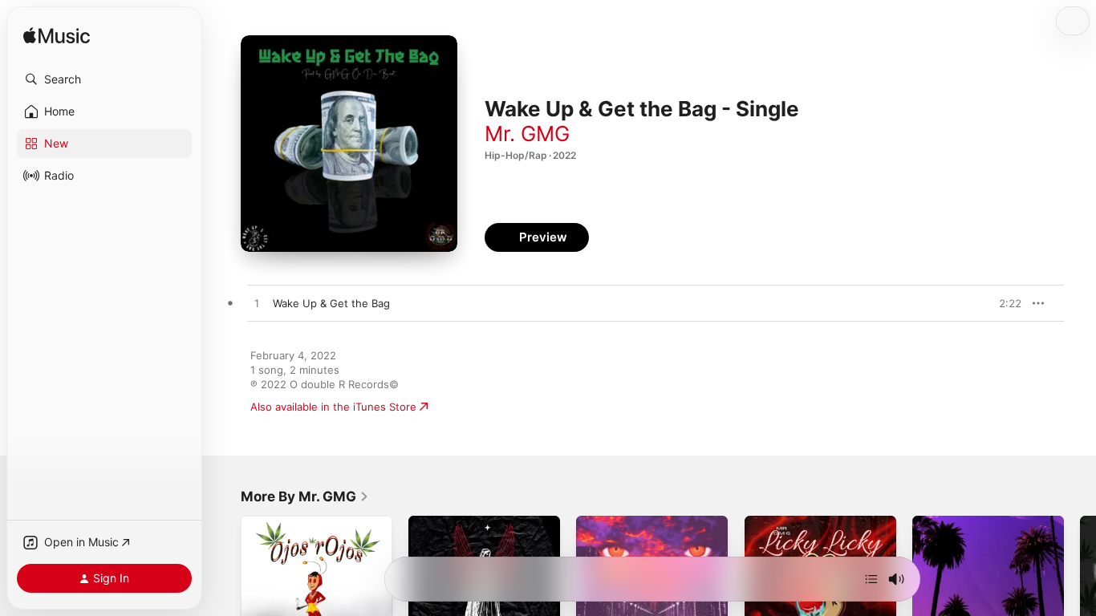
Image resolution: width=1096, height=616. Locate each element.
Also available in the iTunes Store (333, 406)
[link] (305, 496)
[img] (56, 36)
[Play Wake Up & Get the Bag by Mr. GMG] (257, 304)
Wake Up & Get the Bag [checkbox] (331, 303)
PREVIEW (1003, 303)
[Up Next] (871, 579)
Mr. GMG (527, 133)
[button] (104, 79)
